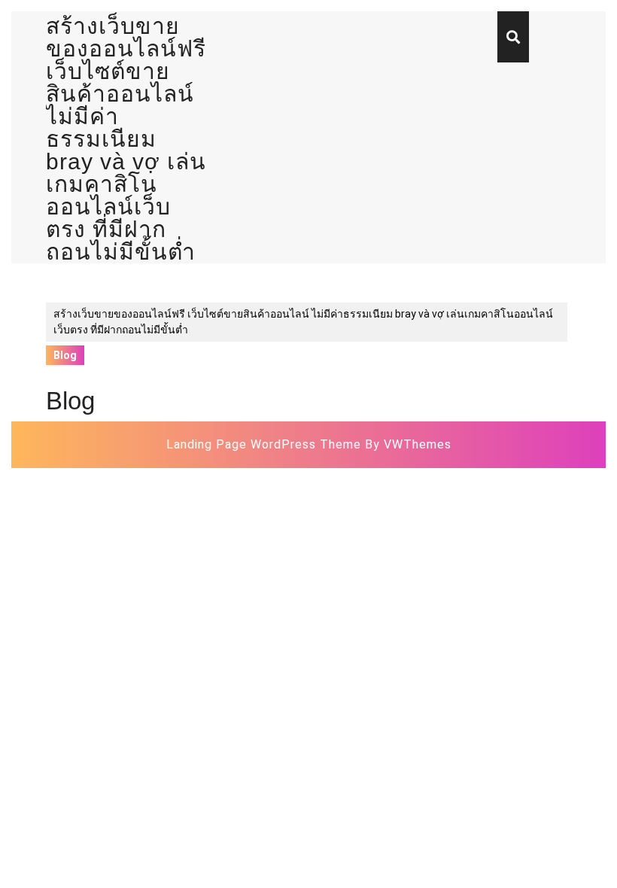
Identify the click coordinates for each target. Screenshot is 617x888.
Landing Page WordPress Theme (263, 444)
